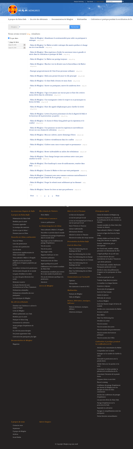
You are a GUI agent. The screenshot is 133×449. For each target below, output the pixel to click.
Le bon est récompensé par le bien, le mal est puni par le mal (81, 222)
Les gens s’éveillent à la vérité (22, 274)
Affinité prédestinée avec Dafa (22, 314)
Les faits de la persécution (21, 247)
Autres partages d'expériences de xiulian (23, 326)
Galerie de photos (102, 295)
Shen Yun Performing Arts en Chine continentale (80, 272)
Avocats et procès (102, 312)
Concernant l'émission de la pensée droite (108, 375)
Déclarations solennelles (20, 290)
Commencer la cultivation (21, 323)
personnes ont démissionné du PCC (108, 249)
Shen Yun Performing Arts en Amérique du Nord (78, 250)
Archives (15, 434)
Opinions (72, 280)
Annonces (44, 282)
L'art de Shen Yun (74, 245)
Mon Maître (101, 315)
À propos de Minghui (19, 431)
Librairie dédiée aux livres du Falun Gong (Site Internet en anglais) (108, 239)
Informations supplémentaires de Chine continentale (23, 253)
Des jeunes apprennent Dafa (22, 334)
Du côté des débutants (39, 19)
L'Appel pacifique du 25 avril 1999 (108, 254)
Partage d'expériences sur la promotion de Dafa (106, 404)
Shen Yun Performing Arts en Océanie (81, 260)
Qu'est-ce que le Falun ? (20, 230)
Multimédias (82, 19)
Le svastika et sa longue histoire (107, 283)
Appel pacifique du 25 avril (49, 264)
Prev (32, 196)
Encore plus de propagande (105, 289)
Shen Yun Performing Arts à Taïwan (80, 268)
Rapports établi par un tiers (49, 255)
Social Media (17, 437)
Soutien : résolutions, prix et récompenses (106, 244)
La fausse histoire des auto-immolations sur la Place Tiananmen (24, 286)
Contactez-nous (18, 425)
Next (57, 196)
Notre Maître (45, 215)
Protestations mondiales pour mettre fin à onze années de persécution (52, 273)
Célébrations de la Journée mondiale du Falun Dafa (52, 267)
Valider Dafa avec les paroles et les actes (108, 365)
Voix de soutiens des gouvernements (108, 330)
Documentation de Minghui (62, 19)
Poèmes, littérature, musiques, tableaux (78, 308)
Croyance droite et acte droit (106, 379)
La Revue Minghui (103, 301)
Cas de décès (17, 249)
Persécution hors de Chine (49, 260)
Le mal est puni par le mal (77, 218)
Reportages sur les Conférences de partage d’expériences (52, 242)
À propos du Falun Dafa (17, 19)
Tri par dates (14, 38)
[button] (24, 45)
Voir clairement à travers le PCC (79, 286)
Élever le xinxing (102, 382)
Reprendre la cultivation (104, 408)
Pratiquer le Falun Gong (20, 319)
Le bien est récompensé (76, 215)
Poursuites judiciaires (47, 258)
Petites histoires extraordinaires (107, 416)
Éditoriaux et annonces (48, 218)
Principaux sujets (102, 211)
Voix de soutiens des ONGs (105, 338)
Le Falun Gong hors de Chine (50, 226)
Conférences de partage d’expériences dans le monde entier (53, 237)
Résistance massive (19, 282)
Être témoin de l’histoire (48, 211)
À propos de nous (18, 422)
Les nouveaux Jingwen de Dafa (23, 211)
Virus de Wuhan (18, 241)
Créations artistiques (75, 312)
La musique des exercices (21, 227)
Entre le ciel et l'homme (76, 211)
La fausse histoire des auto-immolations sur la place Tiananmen (109, 258)
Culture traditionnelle (76, 229)
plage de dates (14, 42)
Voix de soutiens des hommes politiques (106, 334)
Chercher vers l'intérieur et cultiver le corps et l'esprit (25, 307)
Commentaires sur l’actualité (78, 277)
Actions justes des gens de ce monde (24, 271)
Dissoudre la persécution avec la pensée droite (107, 360)
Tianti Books (90, 1)
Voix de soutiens (102, 324)
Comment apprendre (19, 224)
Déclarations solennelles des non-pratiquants (23, 294)
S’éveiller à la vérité (103, 321)
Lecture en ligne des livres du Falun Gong (108, 234)
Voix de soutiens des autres (105, 327)
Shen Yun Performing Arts (105, 318)
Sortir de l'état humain (104, 292)
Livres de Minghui (46, 286)
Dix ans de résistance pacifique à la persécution (52, 278)
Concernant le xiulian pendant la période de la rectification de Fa (107, 370)
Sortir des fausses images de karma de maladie (109, 305)
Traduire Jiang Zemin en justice (107, 280)
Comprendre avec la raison (105, 351)
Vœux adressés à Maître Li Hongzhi (108, 230)
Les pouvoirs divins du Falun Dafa (108, 400)
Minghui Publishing (79, 1)
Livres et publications (48, 222)
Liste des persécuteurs (20, 244)
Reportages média (46, 252)
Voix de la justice (46, 249)
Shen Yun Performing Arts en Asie (80, 254)
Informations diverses (76, 232)
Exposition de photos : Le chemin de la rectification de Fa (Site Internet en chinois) (109, 220)
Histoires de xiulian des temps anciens (81, 238)
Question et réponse (103, 286)
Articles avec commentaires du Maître (109, 309)
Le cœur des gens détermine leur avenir (23, 278)
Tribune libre (73, 283)
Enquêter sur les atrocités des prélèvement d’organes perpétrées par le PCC (25, 263)
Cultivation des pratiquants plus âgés (24, 337)
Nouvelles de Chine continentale (23, 237)
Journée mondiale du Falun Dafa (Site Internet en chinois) (109, 226)
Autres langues (100, 1)
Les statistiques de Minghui (21, 298)
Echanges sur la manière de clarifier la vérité (109, 355)
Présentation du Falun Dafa (21, 218)
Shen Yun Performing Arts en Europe (81, 257)
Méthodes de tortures (104, 298)
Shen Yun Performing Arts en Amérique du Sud (78, 264)
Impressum (16, 428)
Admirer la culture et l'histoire (78, 235)
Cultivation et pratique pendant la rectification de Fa (108, 342)
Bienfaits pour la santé (20, 221)
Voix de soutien (46, 246)
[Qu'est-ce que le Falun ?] (12, 5)
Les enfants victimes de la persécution (25, 268)
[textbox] (15, 45)
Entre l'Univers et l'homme (77, 226)
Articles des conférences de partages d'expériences (108, 396)
